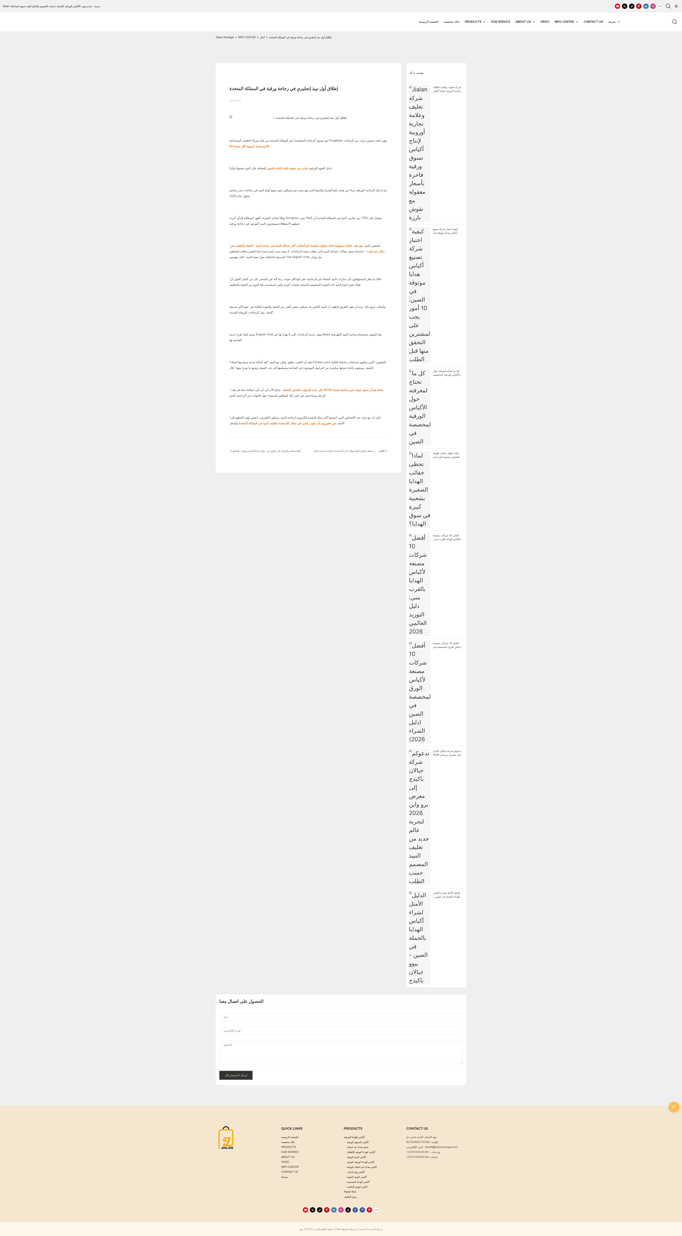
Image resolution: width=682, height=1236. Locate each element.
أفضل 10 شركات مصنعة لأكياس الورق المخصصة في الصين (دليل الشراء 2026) (447, 645)
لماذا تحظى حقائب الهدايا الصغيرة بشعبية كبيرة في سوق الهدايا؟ (446, 455)
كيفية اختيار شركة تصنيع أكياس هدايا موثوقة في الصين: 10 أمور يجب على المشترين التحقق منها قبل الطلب (446, 231)
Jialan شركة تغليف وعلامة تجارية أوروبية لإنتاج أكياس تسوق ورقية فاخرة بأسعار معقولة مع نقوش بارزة (447, 89)
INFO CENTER (247, 37)
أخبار (262, 37)
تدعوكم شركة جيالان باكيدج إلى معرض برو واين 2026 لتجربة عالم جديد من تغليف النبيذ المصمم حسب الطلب (447, 753)
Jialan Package (225, 37)
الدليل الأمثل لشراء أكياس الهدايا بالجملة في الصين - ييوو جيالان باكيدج (446, 894)
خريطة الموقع (349, 1229)
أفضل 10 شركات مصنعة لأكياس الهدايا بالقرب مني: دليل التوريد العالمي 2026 (446, 537)
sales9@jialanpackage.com (441, 1147)
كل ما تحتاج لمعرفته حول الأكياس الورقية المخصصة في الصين (446, 372)
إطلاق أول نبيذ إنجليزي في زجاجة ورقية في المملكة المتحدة (300, 37)
